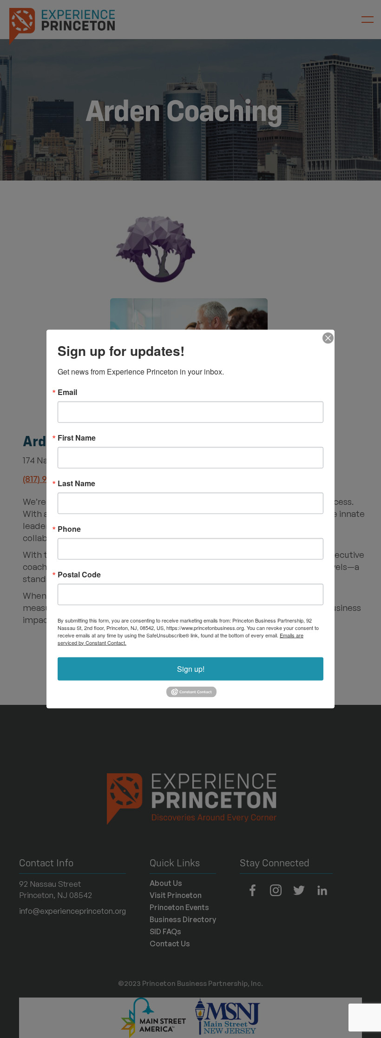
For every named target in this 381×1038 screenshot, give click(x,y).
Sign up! (190, 668)
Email (67, 391)
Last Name (76, 483)
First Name (77, 437)
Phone (69, 528)
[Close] (326, 337)
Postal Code (79, 574)
